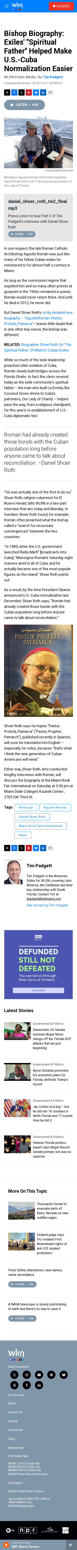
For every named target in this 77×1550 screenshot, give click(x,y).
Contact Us (15, 1412)
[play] (6, 1545)
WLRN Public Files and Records (27, 1474)
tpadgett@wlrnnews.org (44, 899)
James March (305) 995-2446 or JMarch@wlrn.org (29, 1500)
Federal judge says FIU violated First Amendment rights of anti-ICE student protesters (52, 1244)
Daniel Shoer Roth (32, 816)
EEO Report (15, 1483)
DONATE (63, 6)
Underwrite (15, 1430)
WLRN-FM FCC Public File (24, 1466)
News (23, 835)
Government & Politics (48, 1023)
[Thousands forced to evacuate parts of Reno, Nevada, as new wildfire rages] (21, 1211)
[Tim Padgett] (13, 871)
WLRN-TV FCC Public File (24, 1463)
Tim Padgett (53, 77)
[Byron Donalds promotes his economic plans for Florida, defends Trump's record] (17, 1072)
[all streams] (71, 1545)
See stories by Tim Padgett (47, 905)
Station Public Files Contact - (26, 1491)
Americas (26, 807)
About (12, 1403)
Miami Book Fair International (40, 826)
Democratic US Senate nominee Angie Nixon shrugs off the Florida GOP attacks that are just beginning (52, 1039)
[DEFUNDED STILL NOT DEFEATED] (38, 964)
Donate (13, 1421)
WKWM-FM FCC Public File (24, 1470)
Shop (11, 1439)
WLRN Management (21, 1506)
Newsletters (16, 1447)
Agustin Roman (55, 807)
